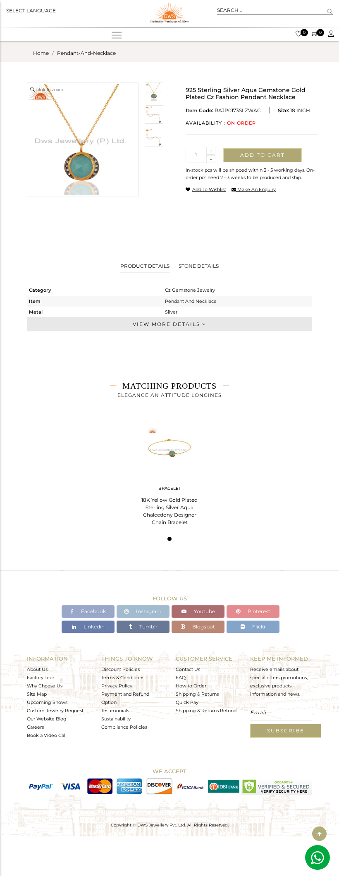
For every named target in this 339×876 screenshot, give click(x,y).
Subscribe (285, 730)
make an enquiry (256, 189)
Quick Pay (187, 702)
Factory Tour (40, 677)
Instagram (148, 611)
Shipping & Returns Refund (206, 710)
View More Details (167, 324)
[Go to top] (319, 833)
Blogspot (203, 626)
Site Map (37, 694)
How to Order (191, 686)
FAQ (181, 677)
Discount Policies (120, 669)
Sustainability (116, 719)
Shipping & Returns (197, 694)
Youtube (204, 611)
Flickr (258, 626)
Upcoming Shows (47, 702)
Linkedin (93, 626)
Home (41, 53)
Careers (35, 727)
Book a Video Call (47, 735)
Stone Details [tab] (199, 266)
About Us (37, 669)
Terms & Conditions (122, 677)
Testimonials (115, 710)
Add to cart (262, 155)
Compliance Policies (124, 727)
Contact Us (188, 669)
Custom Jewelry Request (55, 710)
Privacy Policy (116, 686)
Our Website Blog (47, 719)
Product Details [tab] (145, 266)
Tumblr (148, 626)
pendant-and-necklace (86, 53)
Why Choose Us (44, 686)
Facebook (93, 611)
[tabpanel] (169, 473)
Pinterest (258, 611)
